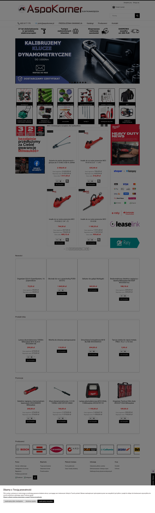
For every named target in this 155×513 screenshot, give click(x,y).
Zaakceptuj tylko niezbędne (14, 501)
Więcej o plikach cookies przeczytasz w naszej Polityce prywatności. (22, 497)
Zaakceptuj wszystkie (46, 501)
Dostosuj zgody (31, 501)
